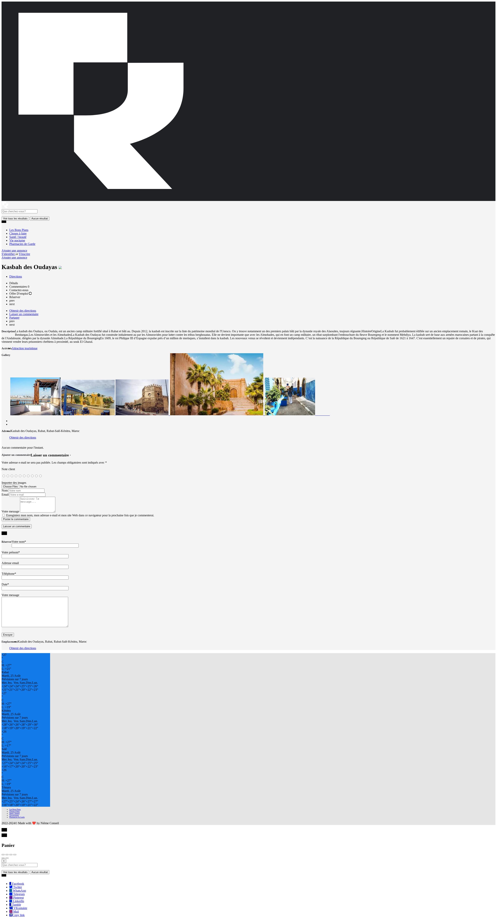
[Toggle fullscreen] (10, 854)
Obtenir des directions (22, 437)
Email (5, 494)
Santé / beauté (17, 237)
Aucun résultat (39, 218)
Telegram (18, 894)
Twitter (17, 887)
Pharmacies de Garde (22, 244)
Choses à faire (18, 233)
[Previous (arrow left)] (3, 858)
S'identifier (9, 254)
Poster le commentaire (16, 519)
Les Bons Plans (18, 230)
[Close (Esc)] (3, 854)
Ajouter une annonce (14, 250)
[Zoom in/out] (14, 854)
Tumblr (16, 904)
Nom (5, 490)
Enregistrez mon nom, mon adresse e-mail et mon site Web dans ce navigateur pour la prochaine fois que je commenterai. (80, 515)
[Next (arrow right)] (7, 858)
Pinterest (18, 897)
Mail (15, 911)
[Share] (7, 854)
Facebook (17, 883)
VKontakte (20, 908)
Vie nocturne (17, 240)
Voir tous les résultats (15, 218)
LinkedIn (18, 901)
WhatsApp (19, 890)
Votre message (10, 511)
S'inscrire (24, 254)
